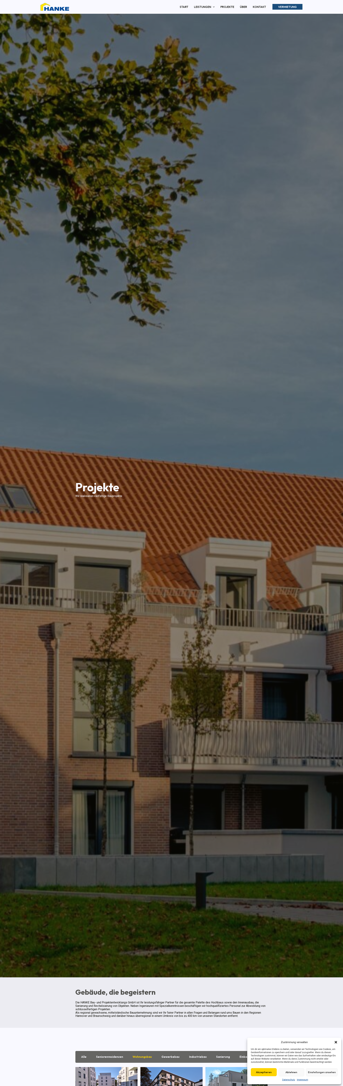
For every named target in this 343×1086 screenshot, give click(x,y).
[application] (213, 6)
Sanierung (223, 1056)
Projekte (227, 7)
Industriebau (198, 1056)
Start (184, 7)
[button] (336, 1042)
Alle (83, 1056)
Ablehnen (291, 1072)
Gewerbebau (170, 1056)
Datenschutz (288, 1079)
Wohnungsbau (142, 1056)
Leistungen (202, 7)
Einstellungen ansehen (322, 1072)
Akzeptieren (264, 1072)
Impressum (302, 1079)
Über (243, 7)
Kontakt (259, 7)
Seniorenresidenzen (109, 1056)
